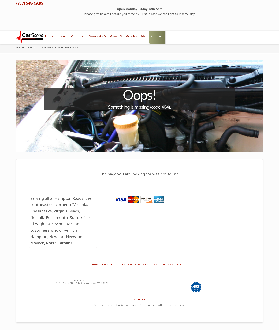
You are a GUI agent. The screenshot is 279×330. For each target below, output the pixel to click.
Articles (160, 265)
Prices (120, 265)
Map (170, 265)
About (147, 265)
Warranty (134, 265)
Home (37, 47)
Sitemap (139, 299)
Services (108, 265)
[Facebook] (19, 27)
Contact (181, 265)
